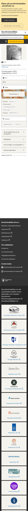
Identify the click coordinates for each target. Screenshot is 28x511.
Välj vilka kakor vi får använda (12, 26)
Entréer (18, 124)
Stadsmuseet (4, 67)
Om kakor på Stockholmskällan (9, 15)
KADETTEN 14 (13, 113)
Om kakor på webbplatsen (8, 259)
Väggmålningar (8, 124)
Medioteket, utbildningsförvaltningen (11, 225)
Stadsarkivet (4, 240)
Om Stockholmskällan (7, 252)
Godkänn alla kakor (9, 20)
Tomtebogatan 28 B (9, 107)
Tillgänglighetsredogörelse (8, 255)
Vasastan (12, 101)
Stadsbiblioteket (5, 236)
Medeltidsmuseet (5, 233)
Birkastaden (7, 110)
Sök (26, 37)
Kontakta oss (4, 248)
